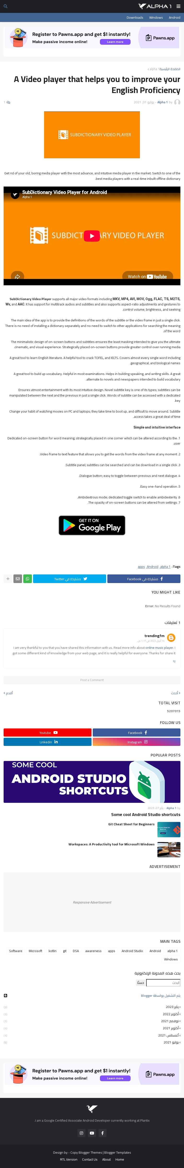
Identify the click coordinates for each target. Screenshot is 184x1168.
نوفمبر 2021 (91, 1021)
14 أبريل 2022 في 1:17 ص (151, 641)
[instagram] (81, 1133)
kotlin (53, 951)
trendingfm (154, 635)
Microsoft (35, 951)
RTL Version (68, 1159)
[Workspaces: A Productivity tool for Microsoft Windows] (168, 849)
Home (119, 1159)
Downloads (135, 17)
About (106, 1159)
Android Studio (132, 951)
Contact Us (90, 1159)
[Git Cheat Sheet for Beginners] (168, 829)
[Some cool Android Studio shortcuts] (92, 782)
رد (174, 661)
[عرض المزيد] (8, 578)
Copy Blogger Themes (86, 1152)
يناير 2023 (91, 1007)
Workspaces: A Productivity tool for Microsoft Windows (112, 844)
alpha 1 (155, 69)
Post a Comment (92, 680)
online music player (159, 648)
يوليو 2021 (91, 1042)
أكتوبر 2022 (91, 1014)
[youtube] (92, 1133)
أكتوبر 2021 (91, 1028)
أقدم (9, 693)
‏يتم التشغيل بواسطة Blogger (160, 995)
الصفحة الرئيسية (170, 69)
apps (141, 566)
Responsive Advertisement (92, 902)
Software (15, 951)
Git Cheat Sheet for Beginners (131, 824)
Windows (156, 17)
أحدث (174, 693)
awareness (93, 951)
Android (174, 17)
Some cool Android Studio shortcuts (145, 814)
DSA (76, 951)
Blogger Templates (117, 1152)
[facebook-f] (102, 1133)
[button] (178, 6)
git (64, 951)
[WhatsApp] (27, 578)
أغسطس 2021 (91, 1035)
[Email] (17, 578)
